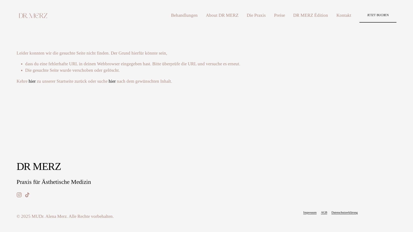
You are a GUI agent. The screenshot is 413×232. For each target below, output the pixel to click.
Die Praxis (256, 15)
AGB (324, 212)
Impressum (310, 212)
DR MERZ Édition (310, 15)
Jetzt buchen (378, 15)
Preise (279, 15)
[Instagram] (19, 194)
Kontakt (343, 15)
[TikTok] (27, 194)
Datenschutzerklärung (344, 212)
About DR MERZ (222, 15)
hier (32, 81)
